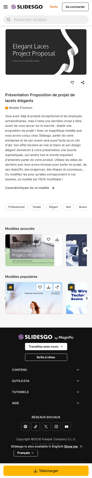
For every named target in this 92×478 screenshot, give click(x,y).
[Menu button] (5, 7)
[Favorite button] (72, 82)
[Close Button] (81, 446)
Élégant (53, 206)
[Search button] (8, 19)
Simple (37, 206)
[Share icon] (82, 82)
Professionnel (16, 206)
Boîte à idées (46, 357)
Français (23, 453)
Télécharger (48, 471)
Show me (71, 446)
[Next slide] (86, 250)
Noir (68, 206)
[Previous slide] (5, 250)
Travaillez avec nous (43, 346)
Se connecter (75, 7)
